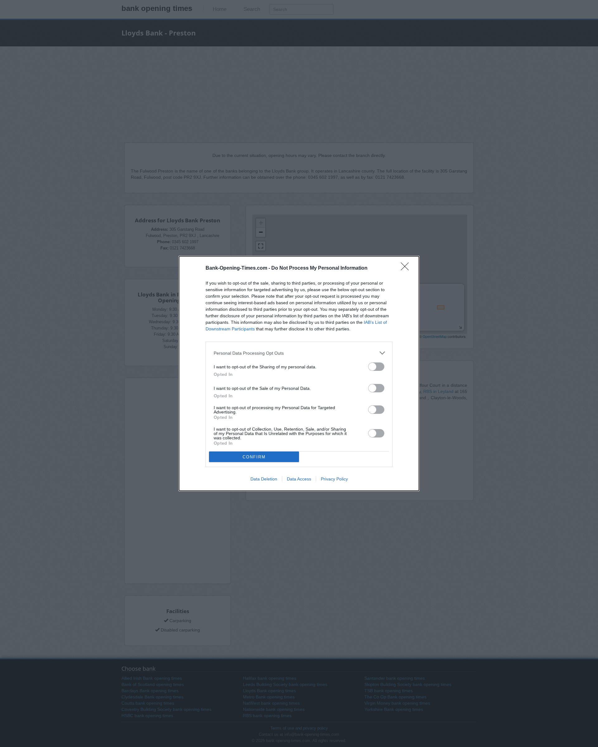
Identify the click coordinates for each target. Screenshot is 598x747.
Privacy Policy (334, 478)
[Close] (407, 268)
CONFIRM (254, 457)
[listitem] (299, 353)
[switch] (376, 366)
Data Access (299, 478)
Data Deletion (263, 478)
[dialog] (299, 373)
